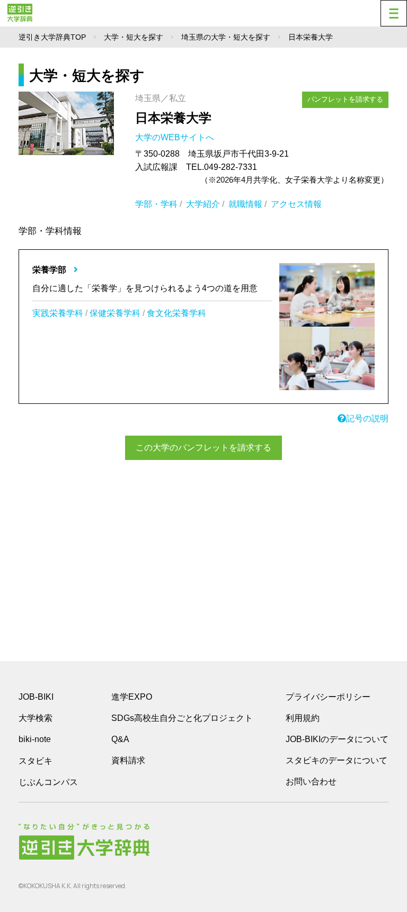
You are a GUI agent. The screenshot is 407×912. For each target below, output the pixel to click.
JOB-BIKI (36, 696)
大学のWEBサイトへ (175, 137)
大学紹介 (203, 204)
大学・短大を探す (133, 37)
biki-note (35, 739)
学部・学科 (156, 204)
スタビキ (35, 760)
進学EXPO (131, 696)
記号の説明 (367, 418)
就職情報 (245, 204)
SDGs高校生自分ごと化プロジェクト (182, 718)
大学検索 (35, 718)
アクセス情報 (296, 204)
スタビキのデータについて (336, 760)
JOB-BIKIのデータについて (337, 739)
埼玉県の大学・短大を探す (225, 37)
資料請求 (128, 760)
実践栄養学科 (57, 313)
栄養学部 (50, 269)
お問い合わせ (311, 781)
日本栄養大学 (173, 118)
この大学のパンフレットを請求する (203, 447)
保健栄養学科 (115, 313)
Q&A (120, 739)
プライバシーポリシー (328, 696)
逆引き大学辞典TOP (52, 37)
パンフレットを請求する (345, 99)
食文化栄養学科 (176, 313)
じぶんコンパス (48, 782)
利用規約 (303, 718)
